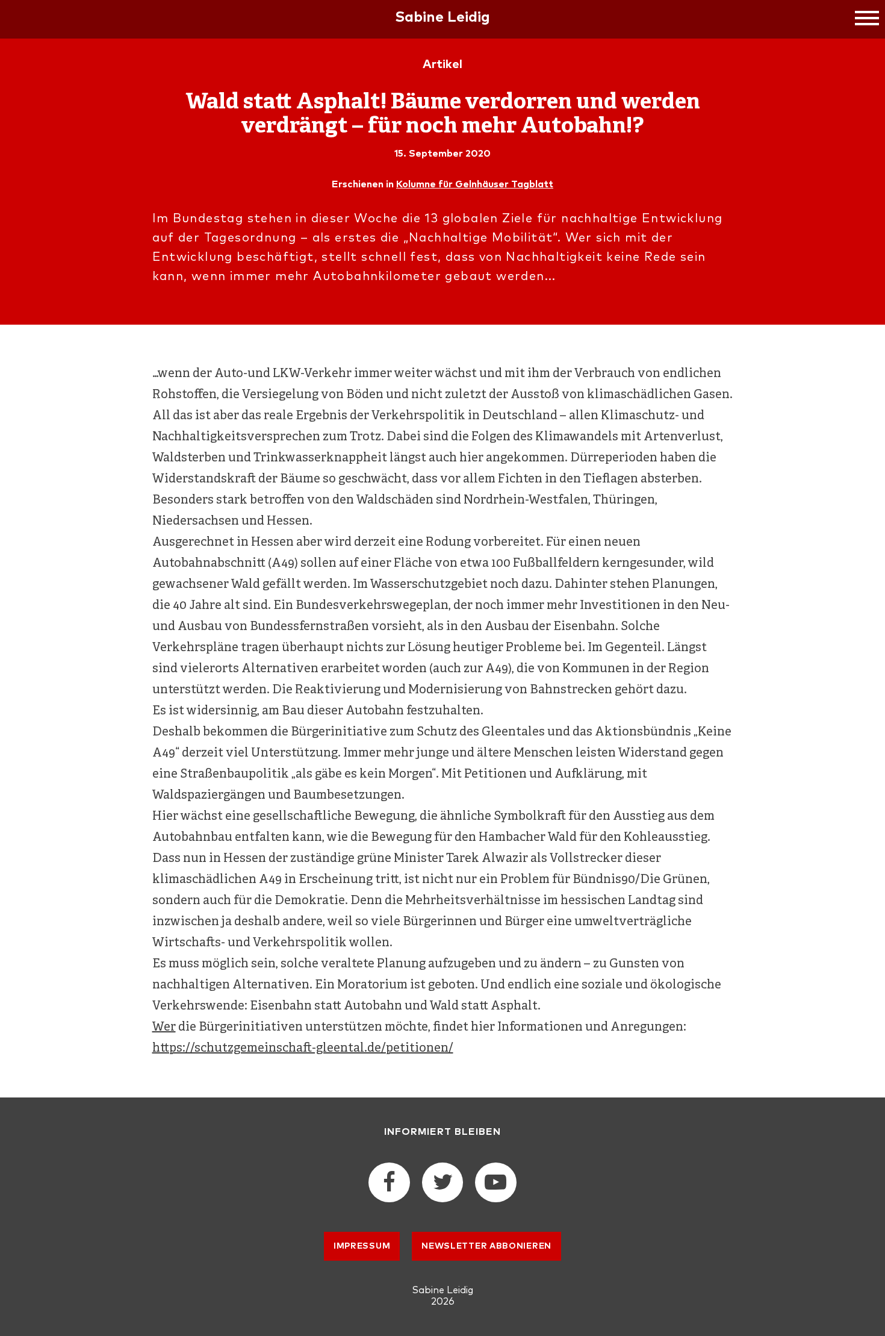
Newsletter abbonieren (486, 1246)
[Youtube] (495, 1186)
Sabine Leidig (442, 17)
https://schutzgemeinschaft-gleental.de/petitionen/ (302, 1048)
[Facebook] (388, 1186)
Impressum (362, 1246)
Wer (164, 1027)
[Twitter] (442, 1186)
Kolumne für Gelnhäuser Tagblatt (474, 184)
